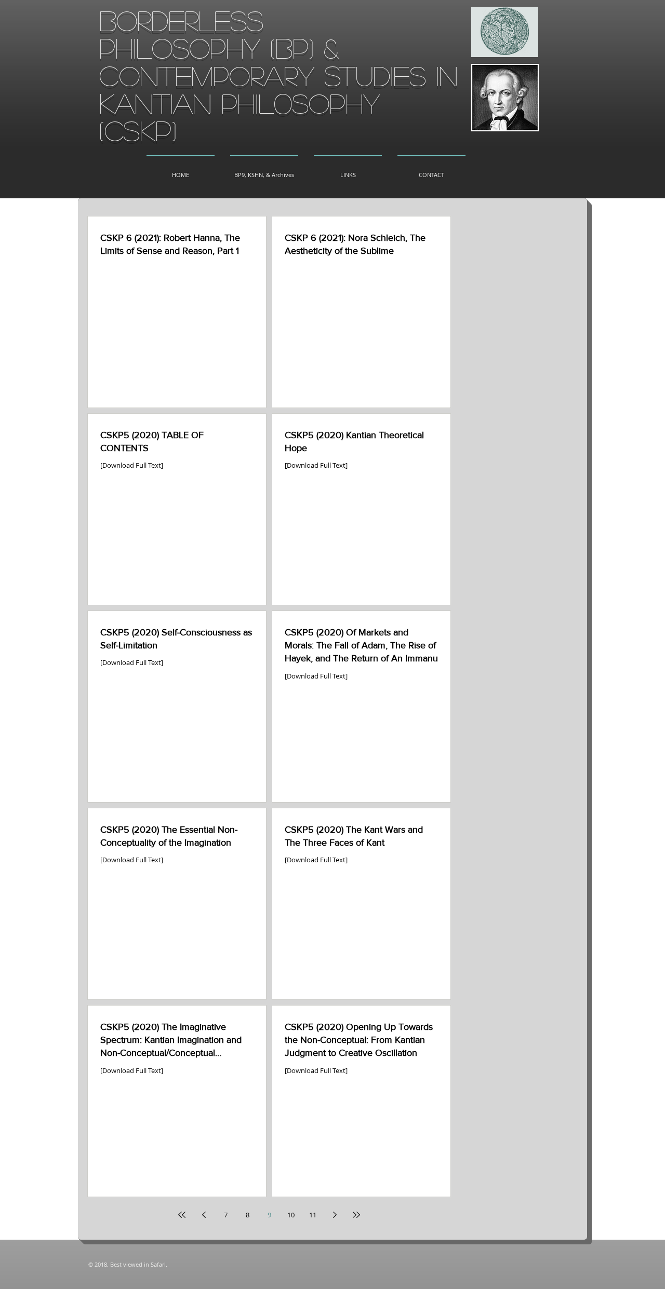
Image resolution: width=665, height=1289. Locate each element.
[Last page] (356, 1214)
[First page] (181, 1214)
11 (312, 1214)
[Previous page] (203, 1214)
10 (291, 1214)
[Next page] (334, 1214)
